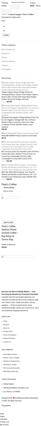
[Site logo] (5, 4)
